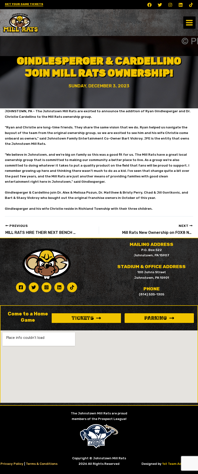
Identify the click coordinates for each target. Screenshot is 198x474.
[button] (24, 4)
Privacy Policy (11, 464)
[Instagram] (170, 5)
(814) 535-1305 (151, 294)
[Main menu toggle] (189, 22)
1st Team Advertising (179, 464)
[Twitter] (160, 5)
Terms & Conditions (41, 464)
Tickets (83, 318)
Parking (155, 318)
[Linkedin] (180, 5)
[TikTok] (191, 5)
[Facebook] (149, 5)
